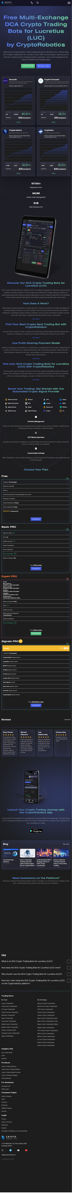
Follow (18, 122)
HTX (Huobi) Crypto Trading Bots (47, 1030)
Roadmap (4, 1105)
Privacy (3, 1119)
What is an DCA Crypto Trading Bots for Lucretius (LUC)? (27, 961)
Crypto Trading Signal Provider (10, 1072)
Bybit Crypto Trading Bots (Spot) (47, 1018)
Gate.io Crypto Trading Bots (45, 1045)
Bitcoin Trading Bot (7, 1018)
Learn (3, 1055)
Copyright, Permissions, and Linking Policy (14, 1131)
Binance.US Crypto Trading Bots (47, 1006)
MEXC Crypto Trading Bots (45, 1033)
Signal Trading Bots (7, 1036)
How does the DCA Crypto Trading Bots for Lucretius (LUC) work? (31, 968)
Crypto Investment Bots (8, 1030)
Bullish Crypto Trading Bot (9, 1024)
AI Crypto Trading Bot (8, 1009)
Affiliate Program (6, 1108)
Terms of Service (6, 1122)
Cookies (3, 1128)
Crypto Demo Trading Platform (10, 1069)
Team (3, 1099)
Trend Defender (6, 1078)
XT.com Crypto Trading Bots (46, 1039)
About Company (6, 1096)
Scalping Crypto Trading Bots (10, 1033)
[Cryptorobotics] (8, 3)
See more (67, 719)
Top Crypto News (6, 1052)
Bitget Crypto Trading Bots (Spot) (47, 1024)
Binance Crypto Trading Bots (46, 1003)
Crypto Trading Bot (7, 1003)
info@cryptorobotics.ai (8, 1155)
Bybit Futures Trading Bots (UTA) (47, 1021)
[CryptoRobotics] (9, 1138)
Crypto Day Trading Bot (8, 1021)
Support (3, 1058)
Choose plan (36, 519)
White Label (5, 1089)
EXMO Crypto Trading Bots (45, 1042)
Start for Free (28, 66)
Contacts (4, 1102)
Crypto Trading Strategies (9, 1075)
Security (4, 1111)
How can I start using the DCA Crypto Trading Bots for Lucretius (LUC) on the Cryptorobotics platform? (33, 982)
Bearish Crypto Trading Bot (9, 1027)
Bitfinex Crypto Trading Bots (46, 1036)
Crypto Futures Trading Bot (9, 1012)
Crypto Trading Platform (8, 1066)
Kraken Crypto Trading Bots (45, 1015)
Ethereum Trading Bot (8, 1015)
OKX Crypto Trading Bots (45, 1009)
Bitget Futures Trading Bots (45, 1027)
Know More (35, 318)
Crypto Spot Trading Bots (9, 1006)
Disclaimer (4, 1125)
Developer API (5, 1086)
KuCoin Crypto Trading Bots (45, 1012)
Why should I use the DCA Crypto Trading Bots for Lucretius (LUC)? (31, 974)
